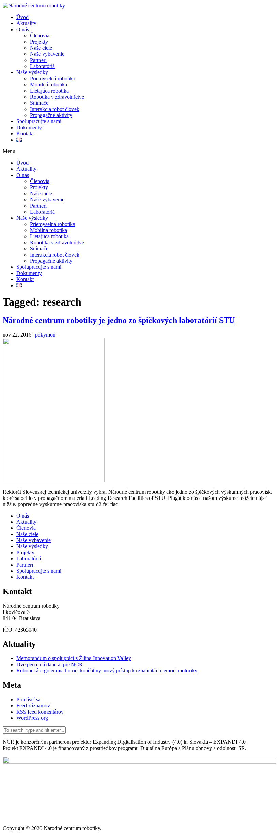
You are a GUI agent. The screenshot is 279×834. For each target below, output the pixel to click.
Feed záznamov (33, 705)
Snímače (39, 103)
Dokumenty (29, 127)
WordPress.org (32, 718)
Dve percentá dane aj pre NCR (49, 664)
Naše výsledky (32, 72)
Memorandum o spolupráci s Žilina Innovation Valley (73, 658)
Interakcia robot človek (54, 109)
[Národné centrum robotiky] (34, 6)
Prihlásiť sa (28, 699)
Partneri (38, 60)
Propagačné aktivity (51, 115)
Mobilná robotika (48, 84)
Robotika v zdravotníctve (57, 97)
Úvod (22, 17)
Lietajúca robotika (49, 91)
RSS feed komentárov (40, 712)
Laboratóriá (42, 66)
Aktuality (26, 23)
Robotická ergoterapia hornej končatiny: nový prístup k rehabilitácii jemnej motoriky (106, 670)
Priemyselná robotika (52, 78)
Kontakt (25, 133)
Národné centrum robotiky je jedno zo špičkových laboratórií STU (119, 320)
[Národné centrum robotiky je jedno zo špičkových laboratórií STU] (54, 480)
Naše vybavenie (47, 54)
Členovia (39, 35)
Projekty (39, 42)
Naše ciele (41, 48)
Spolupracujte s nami (38, 121)
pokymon (45, 335)
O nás (22, 29)
